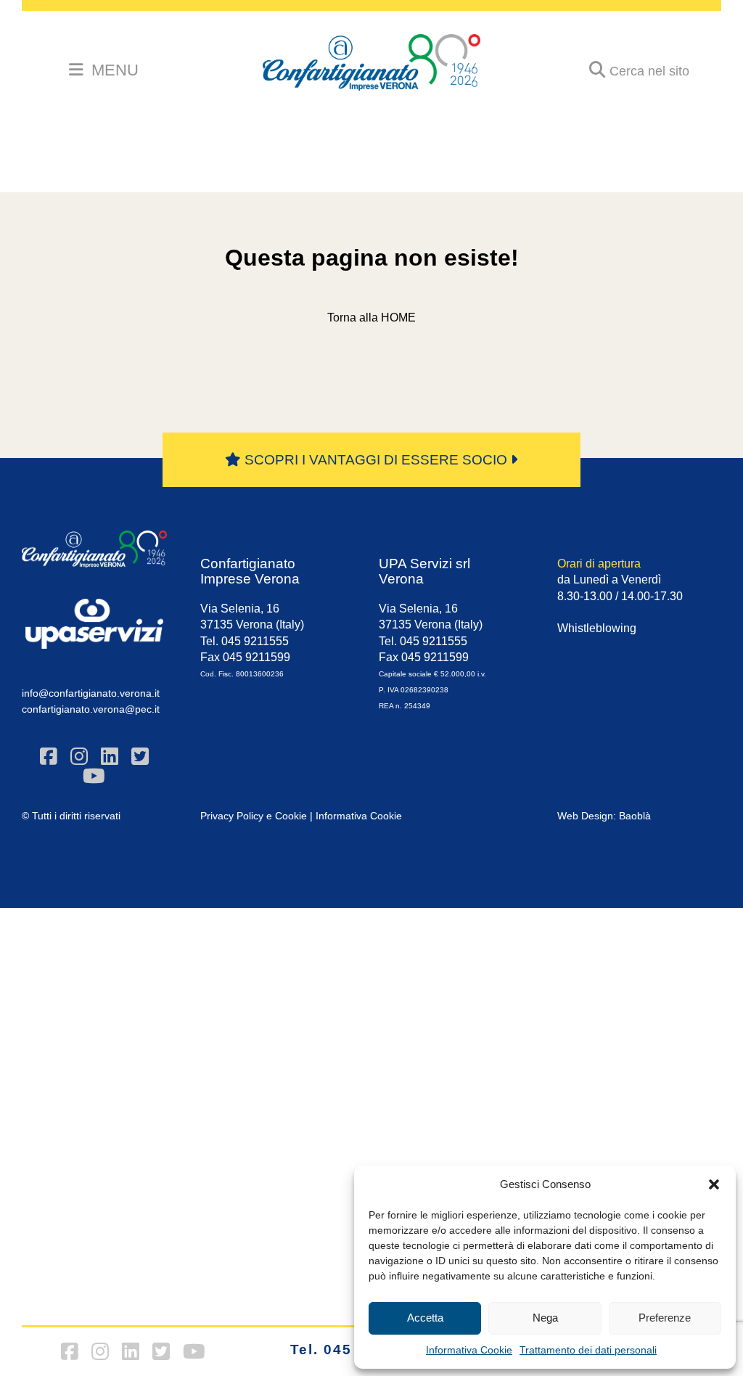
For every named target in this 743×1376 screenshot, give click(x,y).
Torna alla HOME (371, 317)
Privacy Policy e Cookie (253, 816)
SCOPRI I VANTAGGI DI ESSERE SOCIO (376, 459)
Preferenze (665, 1317)
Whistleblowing (596, 628)
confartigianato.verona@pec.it (91, 709)
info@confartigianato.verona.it (91, 693)
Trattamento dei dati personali (588, 1350)
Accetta (425, 1317)
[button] (714, 1184)
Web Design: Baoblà (604, 816)
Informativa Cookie (469, 1350)
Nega (545, 1317)
